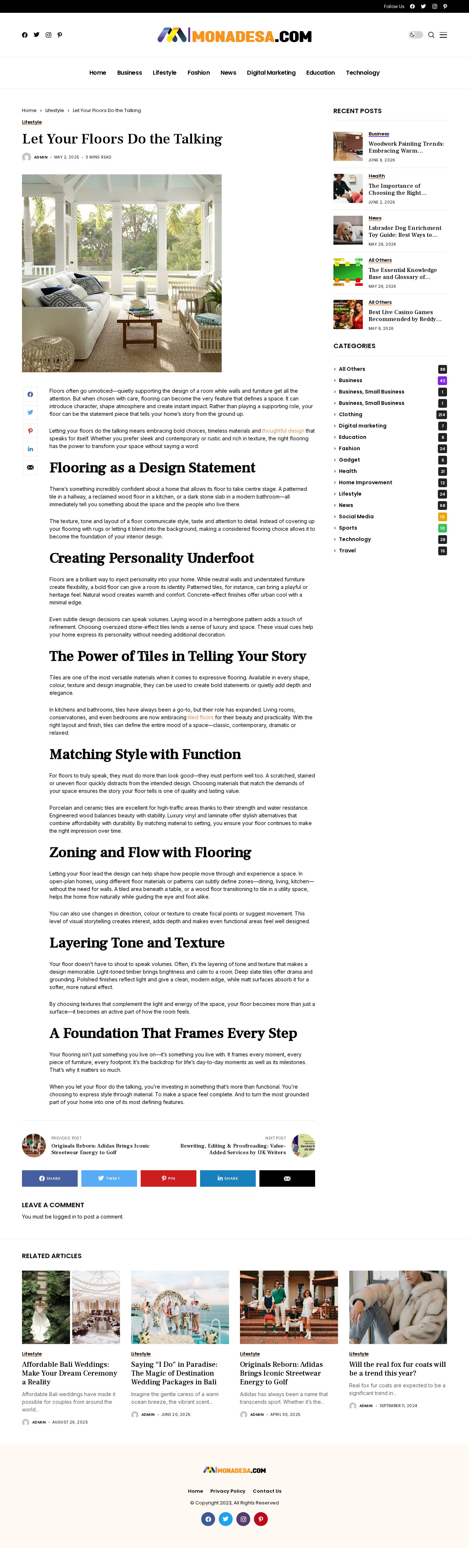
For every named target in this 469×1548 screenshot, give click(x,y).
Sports (392, 527)
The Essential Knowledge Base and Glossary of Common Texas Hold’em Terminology (403, 280)
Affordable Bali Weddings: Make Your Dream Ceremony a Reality (69, 1373)
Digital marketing (391, 425)
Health (392, 471)
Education (391, 437)
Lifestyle (54, 110)
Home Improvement (392, 482)
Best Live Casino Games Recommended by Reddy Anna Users (402, 319)
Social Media (392, 516)
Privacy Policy (227, 1491)
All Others (392, 369)
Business (392, 380)
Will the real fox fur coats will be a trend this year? (397, 1369)
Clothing (392, 414)
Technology (392, 539)
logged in (64, 1216)
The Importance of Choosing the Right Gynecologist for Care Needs (399, 196)
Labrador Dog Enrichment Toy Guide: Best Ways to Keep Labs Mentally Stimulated (405, 238)
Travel (392, 550)
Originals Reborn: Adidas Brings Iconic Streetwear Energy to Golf (281, 1373)
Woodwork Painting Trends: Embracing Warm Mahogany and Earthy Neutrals (406, 154)
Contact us (267, 1491)
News (392, 505)
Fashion (392, 448)
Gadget (391, 459)
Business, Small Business (391, 391)
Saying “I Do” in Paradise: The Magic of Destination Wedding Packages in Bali (174, 1373)
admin (41, 157)
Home (29, 110)
